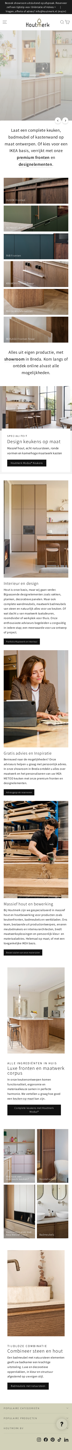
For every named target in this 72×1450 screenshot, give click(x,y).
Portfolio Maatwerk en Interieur (21, 641)
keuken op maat (23, 1099)
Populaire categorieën (22, 1408)
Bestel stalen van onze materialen (23, 952)
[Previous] (58, 120)
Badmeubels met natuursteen (28, 1386)
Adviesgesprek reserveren (19, 792)
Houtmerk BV (14, 1428)
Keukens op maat (17, 113)
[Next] (65, 120)
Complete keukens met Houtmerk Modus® (34, 1109)
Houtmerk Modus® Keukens (27, 463)
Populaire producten (20, 1418)
